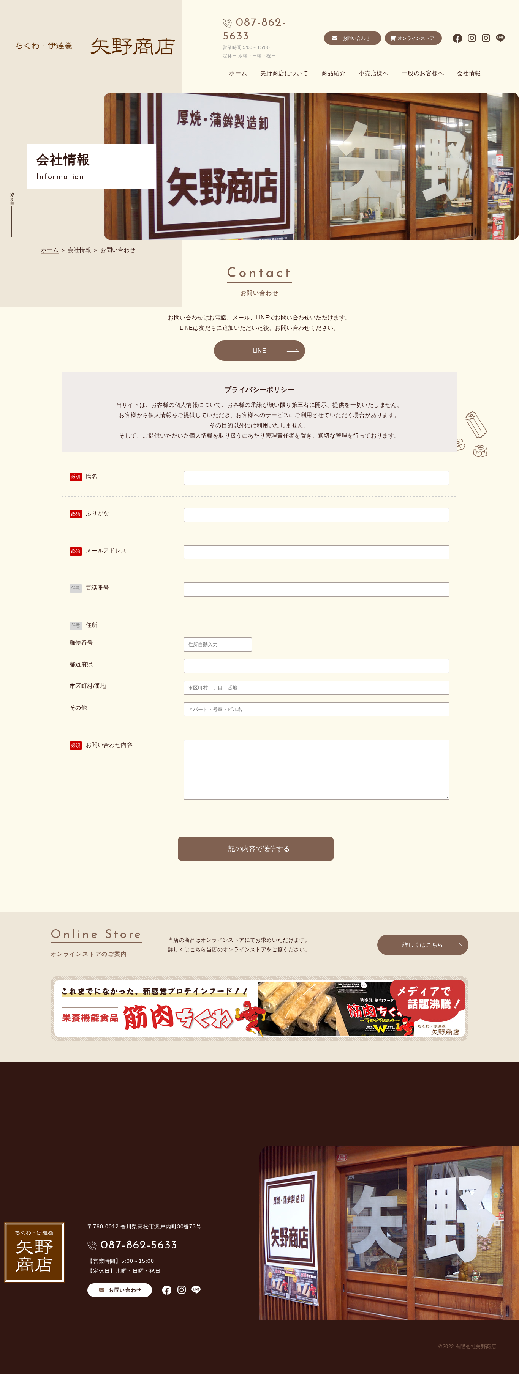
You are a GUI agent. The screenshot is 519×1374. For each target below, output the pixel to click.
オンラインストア (416, 38)
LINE (259, 350)
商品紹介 (333, 73)
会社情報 (469, 73)
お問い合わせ (356, 38)
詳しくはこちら (422, 944)
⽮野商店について (284, 73)
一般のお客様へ (423, 73)
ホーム (238, 73)
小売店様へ (374, 73)
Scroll (11, 198)
